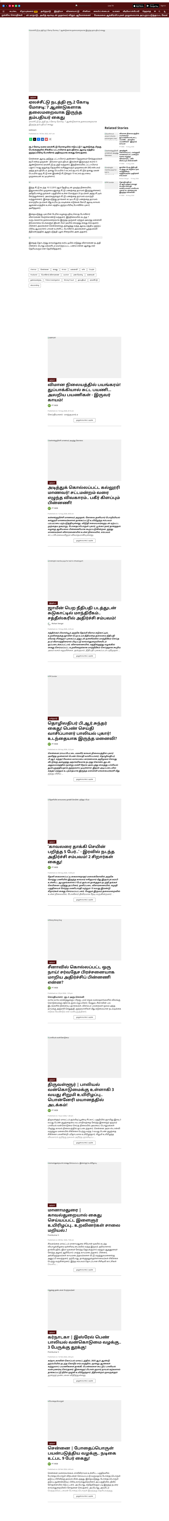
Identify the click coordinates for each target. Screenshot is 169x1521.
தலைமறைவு (35, 280)
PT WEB (55, 405)
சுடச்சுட (13, 11)
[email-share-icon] (46, 140)
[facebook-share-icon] (38, 140)
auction (66, 275)
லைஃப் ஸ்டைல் (101, 11)
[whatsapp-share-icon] (30, 140)
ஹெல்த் (146, 11)
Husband (33, 275)
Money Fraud (69, 280)
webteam (32, 130)
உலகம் (116, 11)
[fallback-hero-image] (112, 137)
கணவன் (91, 275)
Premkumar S (53, 1235)
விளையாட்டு (72, 11)
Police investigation (52, 280)
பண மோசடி (78, 275)
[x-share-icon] (34, 140)
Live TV (111, 6)
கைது (55, 270)
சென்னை (44, 270)
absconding (34, 285)
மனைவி (74, 270)
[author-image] (49, 405)
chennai (33, 270)
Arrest (64, 270)
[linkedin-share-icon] (42, 140)
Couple (91, 270)
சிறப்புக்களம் (26, 11)
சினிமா (86, 11)
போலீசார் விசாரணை (50, 275)
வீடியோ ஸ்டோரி (131, 11)
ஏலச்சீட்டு (94, 280)
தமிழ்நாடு (46, 11)
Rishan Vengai (57, 624)
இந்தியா (58, 11)
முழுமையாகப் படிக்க (84, 420)
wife (83, 270)
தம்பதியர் (82, 280)
